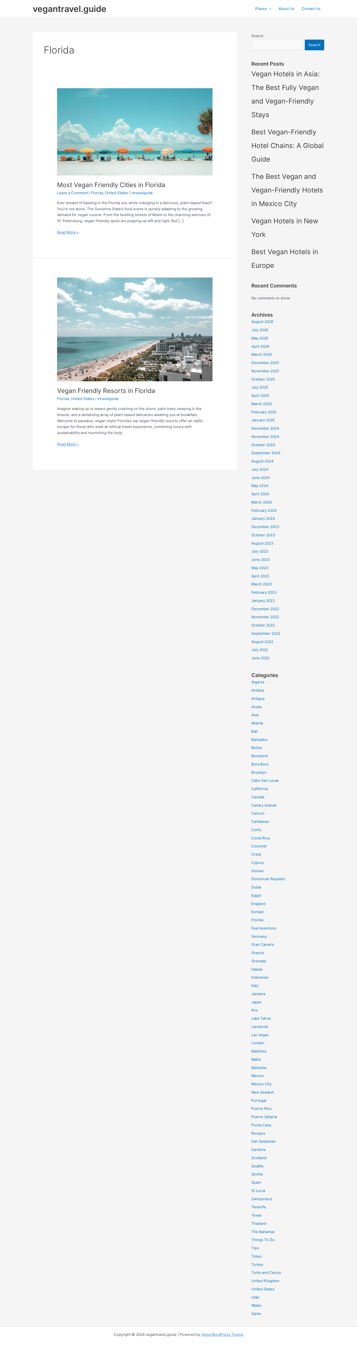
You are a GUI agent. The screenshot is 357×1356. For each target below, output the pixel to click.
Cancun (257, 813)
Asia (255, 715)
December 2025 (265, 362)
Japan (256, 1002)
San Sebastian (263, 1141)
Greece (257, 952)
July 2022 (259, 649)
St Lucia (258, 1190)
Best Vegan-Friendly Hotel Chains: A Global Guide (287, 145)
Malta (256, 1059)
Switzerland (261, 1199)
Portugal (258, 1100)
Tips (255, 1248)
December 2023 (265, 526)
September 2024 (265, 453)
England (258, 903)
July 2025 (259, 387)
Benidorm (259, 756)
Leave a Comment (72, 193)
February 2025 (263, 412)
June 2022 (260, 658)
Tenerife (258, 1207)
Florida (97, 193)
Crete (256, 854)
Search (257, 36)
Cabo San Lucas (265, 780)
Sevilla (257, 1174)
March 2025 (261, 403)
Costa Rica (260, 838)
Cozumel (259, 846)
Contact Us (311, 8)
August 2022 (262, 641)
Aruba (256, 706)
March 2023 (261, 584)
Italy (254, 985)
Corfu (256, 829)
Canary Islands (264, 805)
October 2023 (263, 535)
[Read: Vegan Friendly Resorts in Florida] (134, 329)
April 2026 (260, 346)
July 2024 (259, 469)
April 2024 (260, 494)
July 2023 (259, 551)
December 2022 (265, 609)
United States (116, 193)
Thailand (258, 1223)
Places (261, 8)
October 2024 (263, 445)
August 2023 (262, 543)
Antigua (257, 698)
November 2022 (265, 617)
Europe (257, 911)
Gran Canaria (262, 944)
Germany (259, 936)
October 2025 (263, 379)
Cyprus (257, 862)
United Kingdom (265, 1280)
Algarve (257, 682)
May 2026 (259, 338)
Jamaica (258, 993)
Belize (256, 747)
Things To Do (262, 1239)
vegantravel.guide (69, 9)
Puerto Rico (261, 1108)
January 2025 (263, 420)
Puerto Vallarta (264, 1116)
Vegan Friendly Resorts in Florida (106, 390)
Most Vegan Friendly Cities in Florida (111, 185)
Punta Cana (261, 1125)
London (257, 1043)
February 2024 (264, 510)
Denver (257, 871)
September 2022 (265, 633)
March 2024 (261, 502)
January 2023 (263, 600)
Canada (257, 797)
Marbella (258, 1067)
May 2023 (259, 567)
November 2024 (265, 436)
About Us (286, 8)
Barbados (259, 739)
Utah (255, 1297)
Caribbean (260, 821)
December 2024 (265, 428)
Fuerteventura (263, 928)
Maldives (259, 1051)
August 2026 (262, 321)
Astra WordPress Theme (222, 1334)
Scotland (258, 1158)
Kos (254, 1010)
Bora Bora (259, 764)
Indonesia (259, 977)
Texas (256, 1215)
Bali (254, 731)
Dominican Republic (268, 879)
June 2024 (260, 477)
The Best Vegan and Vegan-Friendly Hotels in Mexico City (287, 190)
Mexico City (261, 1084)
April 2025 (260, 395)
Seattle (257, 1166)
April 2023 (260, 576)
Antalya (257, 690)
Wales (256, 1305)
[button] (269, 8)
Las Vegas (260, 1035)
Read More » (68, 232)
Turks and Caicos (266, 1272)
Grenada (258, 961)
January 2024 (263, 518)
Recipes (258, 1133)
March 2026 (261, 354)
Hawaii (257, 969)
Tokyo (256, 1256)
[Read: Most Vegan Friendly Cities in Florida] (134, 131)
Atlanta (257, 723)
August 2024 (262, 461)
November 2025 (265, 371)
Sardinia (258, 1149)
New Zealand (262, 1092)
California (259, 788)
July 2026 (259, 330)
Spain (256, 1182)
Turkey (257, 1264)
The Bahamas (263, 1231)
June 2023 (260, 559)
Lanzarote (259, 1026)
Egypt (256, 895)
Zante (256, 1313)
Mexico (257, 1075)
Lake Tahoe (261, 1018)
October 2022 (263, 625)
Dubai (256, 887)
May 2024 (259, 485)
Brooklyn (259, 772)
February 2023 (264, 592)
